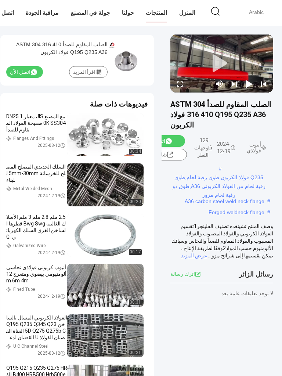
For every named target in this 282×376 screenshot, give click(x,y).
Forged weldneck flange (236, 212)
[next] (234, 83)
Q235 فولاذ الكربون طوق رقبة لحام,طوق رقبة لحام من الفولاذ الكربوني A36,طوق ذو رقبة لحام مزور (219, 178)
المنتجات (156, 13)
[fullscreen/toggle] (180, 83)
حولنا (128, 13)
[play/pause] (249, 83)
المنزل (187, 13)
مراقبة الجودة (42, 13)
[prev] (263, 83)
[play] (222, 63)
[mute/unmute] (219, 83)
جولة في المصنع (90, 13)
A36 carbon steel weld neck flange (224, 201)
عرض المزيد (194, 255)
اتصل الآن (20, 72)
